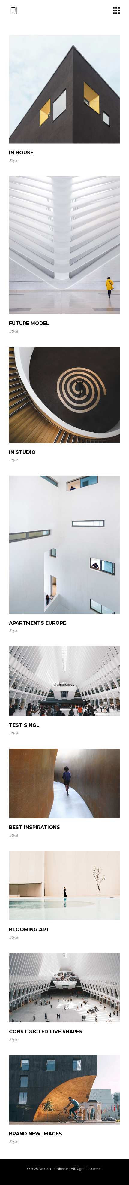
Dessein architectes (54, 1169)
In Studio (22, 452)
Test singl (24, 725)
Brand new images (35, 1134)
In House (21, 153)
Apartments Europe (37, 623)
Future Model (29, 323)
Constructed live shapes (45, 1032)
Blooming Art (29, 929)
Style (13, 160)
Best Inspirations (34, 827)
